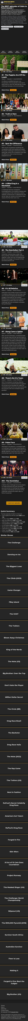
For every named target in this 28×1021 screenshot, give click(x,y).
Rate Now (24, 71)
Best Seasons (17, 52)
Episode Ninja (14, 1012)
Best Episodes (3, 52)
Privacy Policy (5, 1010)
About (3, 1007)
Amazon (13, 90)
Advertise (3, 1008)
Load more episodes (14, 503)
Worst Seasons (24, 52)
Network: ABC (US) (19, 26)
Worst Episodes (10, 52)
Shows (3, 1005)
